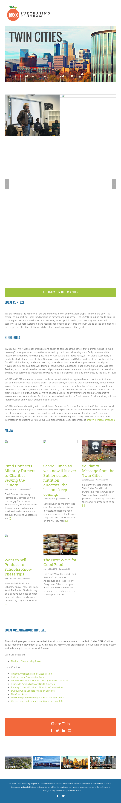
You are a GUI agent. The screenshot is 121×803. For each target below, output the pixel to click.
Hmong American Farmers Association (31, 674)
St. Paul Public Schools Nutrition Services (33, 691)
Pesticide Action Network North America (33, 684)
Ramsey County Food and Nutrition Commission (37, 688)
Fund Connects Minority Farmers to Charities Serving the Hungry (20, 475)
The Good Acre (19, 694)
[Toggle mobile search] (108, 5)
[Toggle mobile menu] (114, 5)
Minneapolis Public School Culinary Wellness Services (39, 681)
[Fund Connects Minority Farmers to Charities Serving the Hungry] (22, 451)
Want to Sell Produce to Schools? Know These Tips (18, 567)
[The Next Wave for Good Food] (60, 544)
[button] (7, 184)
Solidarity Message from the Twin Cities (98, 471)
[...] (9, 518)
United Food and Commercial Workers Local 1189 (37, 701)
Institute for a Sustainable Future (28, 677)
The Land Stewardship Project (27, 661)
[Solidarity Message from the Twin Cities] (99, 451)
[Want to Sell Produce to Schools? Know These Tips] (22, 544)
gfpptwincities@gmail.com (100, 420)
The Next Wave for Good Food (60, 562)
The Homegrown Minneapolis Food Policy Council (37, 698)
